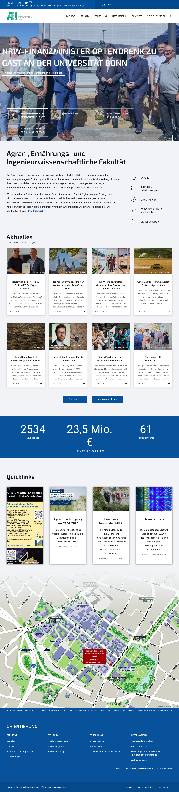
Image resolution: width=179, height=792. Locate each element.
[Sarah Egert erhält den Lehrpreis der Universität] (126, 383)
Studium (85, 16)
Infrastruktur (96, 746)
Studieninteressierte (58, 741)
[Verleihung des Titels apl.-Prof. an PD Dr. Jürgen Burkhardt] (41, 311)
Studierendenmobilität (142, 741)
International (119, 16)
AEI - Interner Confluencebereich (139, 768)
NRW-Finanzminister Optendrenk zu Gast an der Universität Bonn (110, 285)
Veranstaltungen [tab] (28, 242)
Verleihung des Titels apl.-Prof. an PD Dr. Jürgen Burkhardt (26, 285)
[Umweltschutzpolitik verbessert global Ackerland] (41, 383)
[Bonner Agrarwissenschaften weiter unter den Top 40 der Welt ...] (84, 311)
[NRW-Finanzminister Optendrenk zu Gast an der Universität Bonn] (126, 311)
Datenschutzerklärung (146, 787)
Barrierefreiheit (164, 787)
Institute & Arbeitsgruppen (20, 751)
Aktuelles (11, 741)
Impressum (128, 787)
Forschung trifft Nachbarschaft (153, 359)
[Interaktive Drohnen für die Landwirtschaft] (84, 383)
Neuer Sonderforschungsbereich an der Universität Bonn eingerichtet (42, 60)
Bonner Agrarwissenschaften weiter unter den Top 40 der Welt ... (68, 285)
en (109, 4)
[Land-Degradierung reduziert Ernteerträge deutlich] (169, 311)
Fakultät (70, 16)
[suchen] (170, 18)
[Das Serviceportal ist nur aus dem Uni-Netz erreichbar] (111, 525)
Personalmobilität (140, 746)
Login (118, 768)
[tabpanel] (89, 82)
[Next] (175, 138)
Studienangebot (56, 746)
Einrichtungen (13, 756)
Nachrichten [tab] (12, 242)
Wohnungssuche (139, 760)
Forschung (101, 16)
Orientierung (22, 726)
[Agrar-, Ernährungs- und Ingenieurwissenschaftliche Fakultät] (19, 16)
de (103, 4)
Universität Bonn (18, 2)
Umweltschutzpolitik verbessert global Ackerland (25, 359)
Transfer (137, 16)
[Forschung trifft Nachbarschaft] (169, 383)
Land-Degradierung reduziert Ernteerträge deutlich (153, 283)
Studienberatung (56, 751)
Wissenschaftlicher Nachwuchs (105, 751)
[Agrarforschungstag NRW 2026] (68, 525)
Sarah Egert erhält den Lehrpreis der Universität (110, 359)
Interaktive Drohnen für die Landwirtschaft (68, 359)
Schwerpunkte (97, 741)
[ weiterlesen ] (35, 211)
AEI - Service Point (164, 768)
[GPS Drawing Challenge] (25, 525)
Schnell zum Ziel (156, 16)
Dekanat (11, 746)
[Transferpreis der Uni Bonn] (154, 525)
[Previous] (169, 138)
